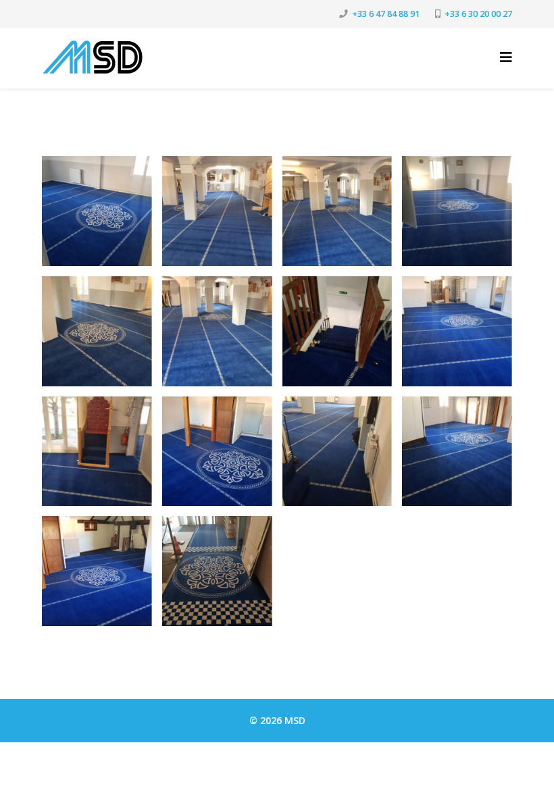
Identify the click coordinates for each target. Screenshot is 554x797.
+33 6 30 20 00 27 (478, 14)
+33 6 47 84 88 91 (386, 14)
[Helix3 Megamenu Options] (506, 57)
